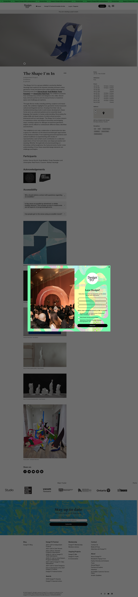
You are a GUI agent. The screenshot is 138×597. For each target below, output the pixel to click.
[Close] (109, 267)
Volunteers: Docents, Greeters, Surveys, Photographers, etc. (91, 320)
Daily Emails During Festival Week (89, 317)
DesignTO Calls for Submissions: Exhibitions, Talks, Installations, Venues (92, 314)
